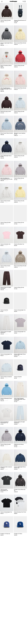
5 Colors (6, 245)
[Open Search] (23, 1)
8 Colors (20, 66)
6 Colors (6, 202)
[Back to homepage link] (13, 1)
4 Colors (6, 21)
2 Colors (6, 45)
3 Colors (19, 311)
